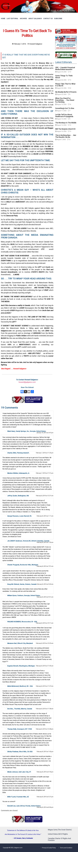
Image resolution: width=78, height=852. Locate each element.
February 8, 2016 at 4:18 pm (45, 772)
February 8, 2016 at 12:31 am (44, 495)
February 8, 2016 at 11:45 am (44, 666)
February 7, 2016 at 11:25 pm (44, 453)
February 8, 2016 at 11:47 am (44, 686)
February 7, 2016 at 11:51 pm (44, 473)
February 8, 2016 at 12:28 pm (44, 729)
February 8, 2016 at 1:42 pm (45, 751)
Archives (23, 18)
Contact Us (48, 18)
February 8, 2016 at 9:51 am (45, 597)
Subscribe (58, 18)
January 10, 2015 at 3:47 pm (44, 432)
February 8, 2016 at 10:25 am (44, 643)
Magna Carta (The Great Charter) (60, 830)
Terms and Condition (66, 847)
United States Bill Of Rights (58, 834)
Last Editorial (12, 18)
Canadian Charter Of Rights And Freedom (59, 839)
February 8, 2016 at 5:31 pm (45, 796)
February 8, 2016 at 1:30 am (45, 542)
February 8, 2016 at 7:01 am (45, 566)
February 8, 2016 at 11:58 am (44, 708)
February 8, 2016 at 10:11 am (44, 623)
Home (3, 18)
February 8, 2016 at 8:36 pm (45, 807)
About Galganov (35, 18)
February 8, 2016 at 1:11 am (45, 516)
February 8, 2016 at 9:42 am (45, 584)
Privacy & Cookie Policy (49, 847)
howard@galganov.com (27, 382)
